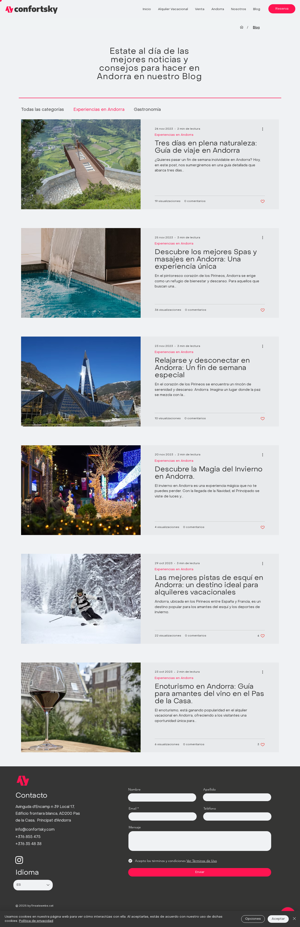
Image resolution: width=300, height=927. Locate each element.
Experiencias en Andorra (98, 110)
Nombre (134, 789)
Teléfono (209, 808)
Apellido (209, 789)
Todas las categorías (42, 110)
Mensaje (135, 827)
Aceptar (278, 918)
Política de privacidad (36, 921)
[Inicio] (242, 27)
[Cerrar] (294, 919)
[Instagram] (19, 860)
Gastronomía (147, 110)
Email (132, 808)
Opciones (253, 918)
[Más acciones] (264, 129)
